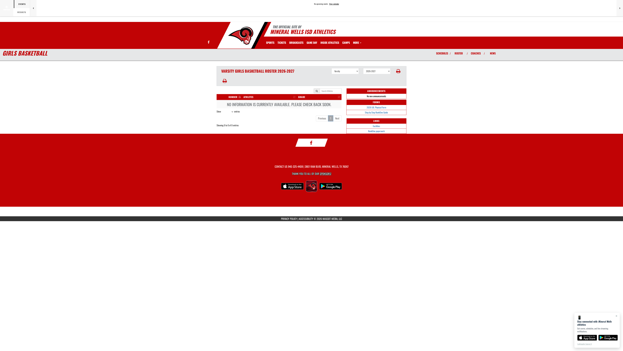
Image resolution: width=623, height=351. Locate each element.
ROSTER (459, 53)
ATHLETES (248, 97)
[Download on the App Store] (587, 338)
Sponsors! (325, 174)
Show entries (228, 111)
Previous (322, 118)
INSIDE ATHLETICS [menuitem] (329, 43)
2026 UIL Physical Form (376, 107)
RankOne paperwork (376, 131)
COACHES (476, 53)
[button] (398, 71)
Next (337, 118)
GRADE (301, 97)
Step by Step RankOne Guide (376, 112)
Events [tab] (22, 4)
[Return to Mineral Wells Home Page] (240, 36)
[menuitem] (282, 43)
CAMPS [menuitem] (346, 43)
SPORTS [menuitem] (270, 43)
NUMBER (233, 97)
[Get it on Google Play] (608, 338)
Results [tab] (22, 12)
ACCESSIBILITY (306, 219)
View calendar (334, 4)
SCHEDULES (442, 53)
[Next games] (620, 8)
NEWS (493, 53)
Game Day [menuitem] (312, 43)
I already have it (584, 344)
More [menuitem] (356, 43)
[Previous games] (33, 8)
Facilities (376, 126)
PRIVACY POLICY (289, 219)
